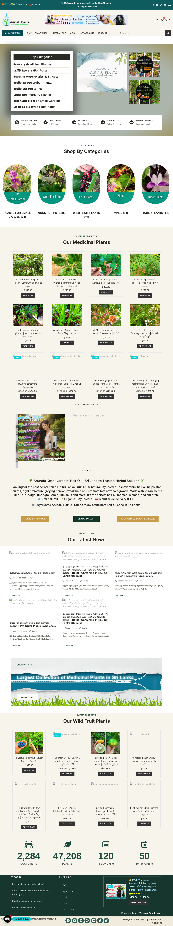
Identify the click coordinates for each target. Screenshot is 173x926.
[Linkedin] (94, 920)
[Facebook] (68, 920)
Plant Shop (41, 33)
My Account (68, 891)
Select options (138, 902)
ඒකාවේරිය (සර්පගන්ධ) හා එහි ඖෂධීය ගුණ (32, 572)
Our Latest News (86, 539)
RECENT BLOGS (86, 533)
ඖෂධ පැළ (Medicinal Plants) (32, 64)
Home (29, 33)
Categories (14, 33)
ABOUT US (22, 5)
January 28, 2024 (19, 578)
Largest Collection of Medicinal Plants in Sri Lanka (75, 677)
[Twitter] (106, 920)
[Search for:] (134, 33)
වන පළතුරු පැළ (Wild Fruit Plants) (35, 107)
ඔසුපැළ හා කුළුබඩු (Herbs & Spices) (36, 76)
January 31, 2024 (72, 581)
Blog (72, 33)
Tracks (65, 897)
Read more (28, 295)
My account (87, 33)
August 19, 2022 (71, 628)
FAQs (65, 885)
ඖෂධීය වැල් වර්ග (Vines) (28, 88)
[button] (79, 72)
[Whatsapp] (81, 920)
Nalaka (32, 578)
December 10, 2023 (125, 581)
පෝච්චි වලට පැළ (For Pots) (30, 70)
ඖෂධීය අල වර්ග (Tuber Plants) (33, 82)
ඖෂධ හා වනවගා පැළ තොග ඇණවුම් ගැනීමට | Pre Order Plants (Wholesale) (33, 624)
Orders (66, 903)
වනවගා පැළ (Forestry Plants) (32, 94)
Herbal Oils (59, 33)
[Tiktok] (100, 920)
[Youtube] (74, 920)
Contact (102, 33)
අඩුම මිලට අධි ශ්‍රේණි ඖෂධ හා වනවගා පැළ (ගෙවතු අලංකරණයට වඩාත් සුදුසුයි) (138, 574)
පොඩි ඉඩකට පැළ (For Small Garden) (37, 100)
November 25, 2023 (19, 631)
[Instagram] (87, 920)
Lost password (69, 909)
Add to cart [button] (106, 343)
